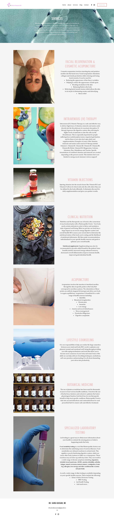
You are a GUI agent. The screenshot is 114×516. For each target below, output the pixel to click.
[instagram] (94, 5)
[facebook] (91, 5)
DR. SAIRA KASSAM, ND (57, 503)
